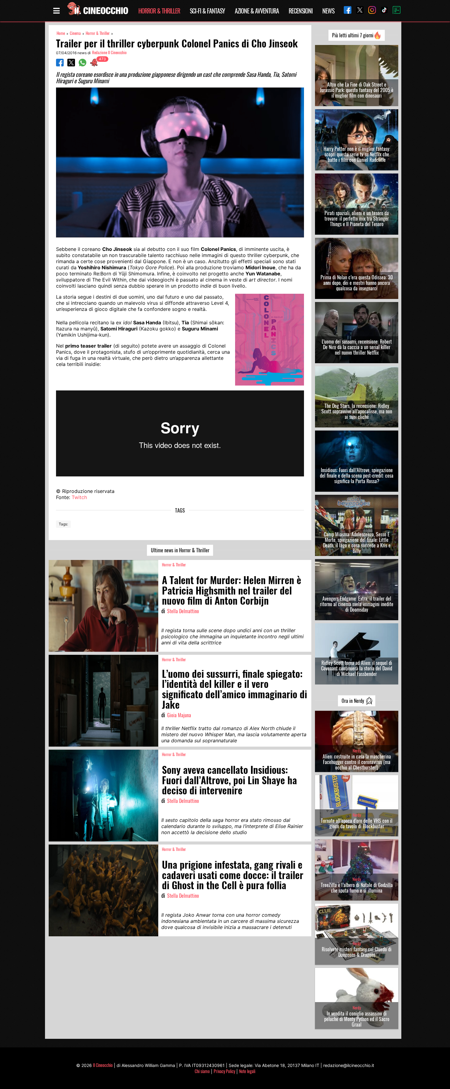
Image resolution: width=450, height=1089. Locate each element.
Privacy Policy (224, 1071)
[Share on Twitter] (71, 65)
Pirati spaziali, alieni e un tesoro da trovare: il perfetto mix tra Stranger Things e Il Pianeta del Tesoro (356, 218)
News (328, 10)
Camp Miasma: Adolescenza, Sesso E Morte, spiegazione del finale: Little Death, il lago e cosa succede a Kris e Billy (357, 542)
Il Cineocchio (103, 1065)
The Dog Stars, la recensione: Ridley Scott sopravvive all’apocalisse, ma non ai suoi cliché (356, 411)
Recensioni (301, 10)
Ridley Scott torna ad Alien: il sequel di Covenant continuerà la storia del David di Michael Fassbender (356, 668)
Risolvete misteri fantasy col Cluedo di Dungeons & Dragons (357, 951)
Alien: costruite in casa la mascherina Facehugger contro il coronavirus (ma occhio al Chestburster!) (357, 762)
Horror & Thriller (159, 10)
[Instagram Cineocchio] (370, 10)
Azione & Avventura (257, 10)
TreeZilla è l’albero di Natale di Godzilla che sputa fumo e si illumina (357, 887)
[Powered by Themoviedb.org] (394, 10)
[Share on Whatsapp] (82, 65)
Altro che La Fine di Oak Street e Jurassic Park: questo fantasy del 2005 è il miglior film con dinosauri (356, 90)
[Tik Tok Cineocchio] (382, 10)
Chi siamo (202, 1071)
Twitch (79, 497)
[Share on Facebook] (60, 65)
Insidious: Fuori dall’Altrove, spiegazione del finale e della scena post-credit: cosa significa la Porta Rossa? (356, 475)
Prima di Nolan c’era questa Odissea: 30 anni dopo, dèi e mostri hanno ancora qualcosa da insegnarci (357, 283)
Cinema (75, 33)
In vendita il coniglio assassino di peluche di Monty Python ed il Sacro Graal (356, 1019)
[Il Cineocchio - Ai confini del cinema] (97, 10)
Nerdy (357, 751)
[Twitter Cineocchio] (357, 10)
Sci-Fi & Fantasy (207, 10)
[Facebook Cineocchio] (345, 10)
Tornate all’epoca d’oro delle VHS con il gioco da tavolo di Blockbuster (356, 823)
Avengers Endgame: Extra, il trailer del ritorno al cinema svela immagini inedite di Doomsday (356, 604)
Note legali (247, 1071)
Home (61, 33)
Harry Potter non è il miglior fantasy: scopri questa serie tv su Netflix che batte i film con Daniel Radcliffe (357, 154)
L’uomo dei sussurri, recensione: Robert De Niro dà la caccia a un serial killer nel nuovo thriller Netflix (357, 347)
